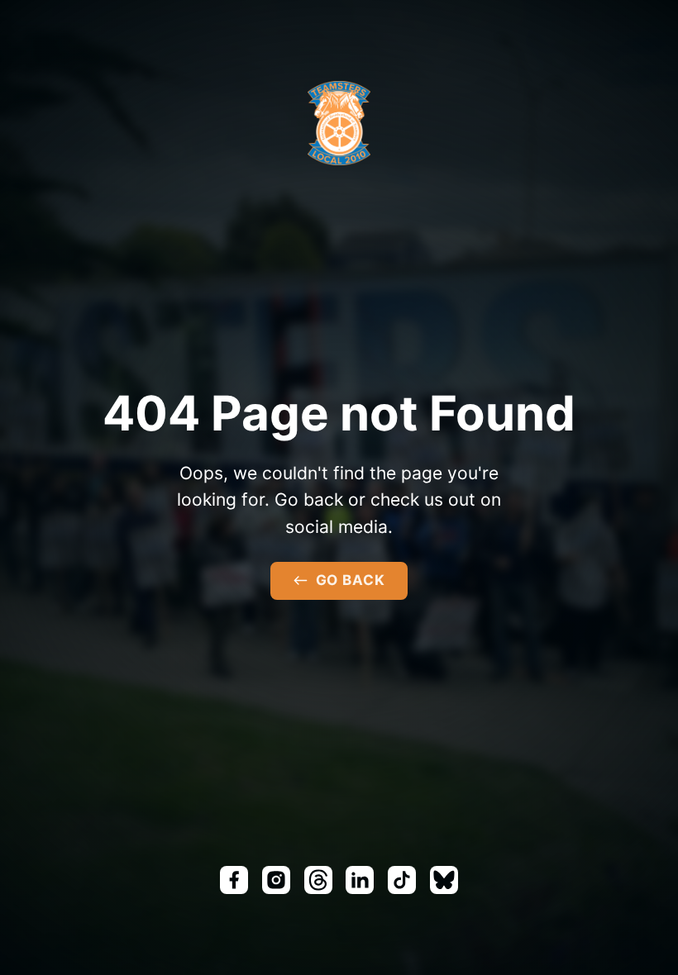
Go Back (350, 580)
